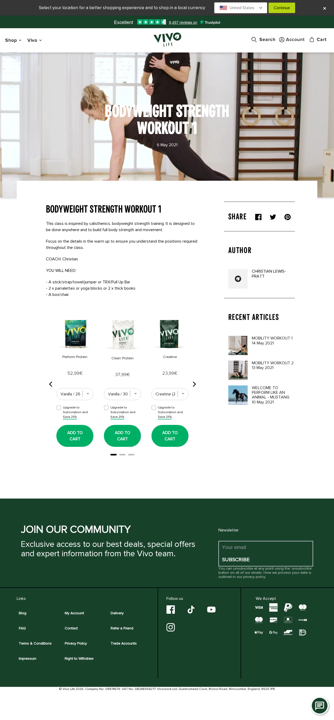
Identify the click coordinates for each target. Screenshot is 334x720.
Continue (282, 7)
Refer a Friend (122, 628)
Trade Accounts (124, 643)
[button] (240, 7)
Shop (11, 40)
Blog (22, 613)
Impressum (27, 658)
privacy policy (254, 577)
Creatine (170, 357)
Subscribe (236, 560)
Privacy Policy (76, 643)
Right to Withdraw (79, 658)
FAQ (22, 628)
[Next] (194, 384)
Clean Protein (122, 358)
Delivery (117, 613)
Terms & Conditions (35, 643)
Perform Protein (74, 357)
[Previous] (51, 384)
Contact (71, 628)
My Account (74, 613)
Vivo (32, 40)
